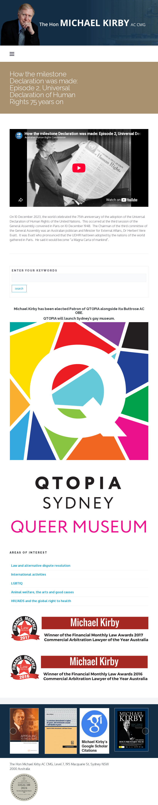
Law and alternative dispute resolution (40, 566)
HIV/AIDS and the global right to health (41, 601)
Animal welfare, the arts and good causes (42, 592)
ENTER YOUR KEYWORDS (34, 270)
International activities (28, 574)
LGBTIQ (17, 583)
